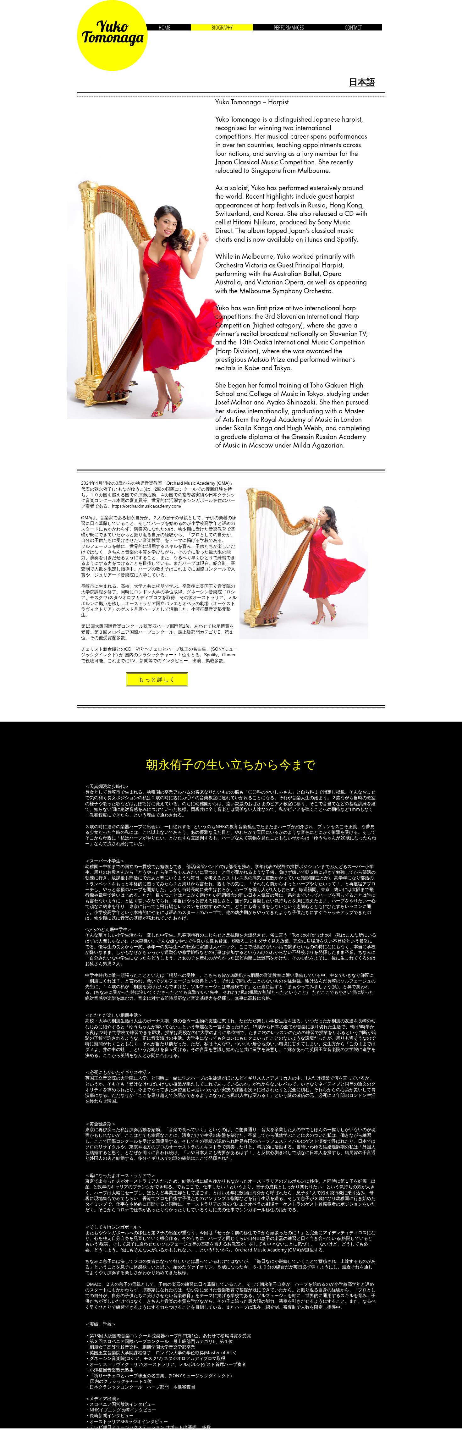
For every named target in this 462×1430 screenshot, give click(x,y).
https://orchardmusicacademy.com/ (146, 506)
